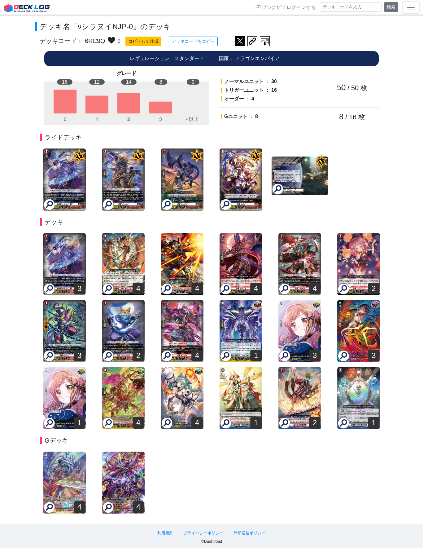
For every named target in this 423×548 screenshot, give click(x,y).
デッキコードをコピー (193, 41)
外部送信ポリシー (249, 533)
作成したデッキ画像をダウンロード (265, 41)
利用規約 (165, 533)
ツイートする (240, 41)
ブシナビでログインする (288, 7)
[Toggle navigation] (411, 7)
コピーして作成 (143, 41)
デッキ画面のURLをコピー (252, 41)
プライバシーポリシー (203, 533)
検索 (391, 6)
